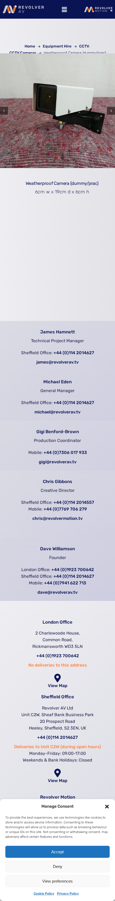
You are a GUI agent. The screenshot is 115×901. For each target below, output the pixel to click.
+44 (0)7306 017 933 (65, 452)
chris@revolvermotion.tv (57, 518)
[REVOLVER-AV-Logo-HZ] (23, 8)
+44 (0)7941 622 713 (65, 582)
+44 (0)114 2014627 (73, 352)
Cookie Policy (44, 893)
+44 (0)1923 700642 (72, 569)
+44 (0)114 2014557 (73, 502)
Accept (57, 852)
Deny (57, 866)
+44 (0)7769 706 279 (65, 509)
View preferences (57, 881)
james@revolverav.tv (57, 362)
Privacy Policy (68, 893)
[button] (107, 806)
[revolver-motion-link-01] (98, 9)
